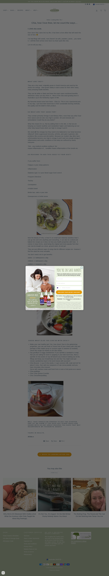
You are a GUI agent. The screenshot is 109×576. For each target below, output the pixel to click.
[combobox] (58, 288)
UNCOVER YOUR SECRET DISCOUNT (69, 292)
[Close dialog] (82, 268)
